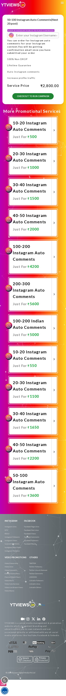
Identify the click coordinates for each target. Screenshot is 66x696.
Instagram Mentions (12, 551)
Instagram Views (11, 540)
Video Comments (11, 570)
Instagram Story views (13, 547)
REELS (7, 534)
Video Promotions (15, 557)
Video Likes (9, 567)
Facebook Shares (30, 544)
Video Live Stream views (14, 587)
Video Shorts (9, 580)
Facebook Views (30, 534)
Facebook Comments (31, 537)
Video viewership (11, 563)
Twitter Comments (36, 573)
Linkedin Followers (36, 580)
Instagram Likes (10, 527)
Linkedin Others (35, 587)
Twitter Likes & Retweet (38, 570)
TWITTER (32, 563)
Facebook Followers (31, 540)
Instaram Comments (12, 544)
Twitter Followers (35, 567)
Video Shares (9, 591)
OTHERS (33, 557)
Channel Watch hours (13, 577)
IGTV (6, 530)
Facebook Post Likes (31, 530)
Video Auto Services (12, 584)
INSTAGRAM (11, 521)
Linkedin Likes (34, 584)
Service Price (18, 85)
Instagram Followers (12, 537)
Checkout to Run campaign (33, 96)
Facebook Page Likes (31, 527)
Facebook (29, 521)
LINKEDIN (33, 577)
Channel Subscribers (12, 573)
